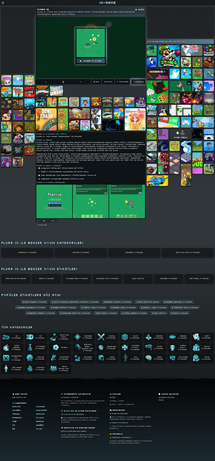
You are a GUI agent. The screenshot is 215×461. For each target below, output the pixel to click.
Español (16, 410)
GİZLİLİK (161, 400)
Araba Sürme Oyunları (63, 308)
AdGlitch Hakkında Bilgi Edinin (73, 431)
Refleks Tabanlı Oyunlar (41, 313)
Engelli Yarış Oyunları (154, 308)
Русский (39, 429)
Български (40, 418)
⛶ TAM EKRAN (138, 82)
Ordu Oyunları (179, 313)
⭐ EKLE (96, 82)
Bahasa (40, 421)
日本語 (14, 421)
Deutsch (40, 414)
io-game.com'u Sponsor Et (120, 437)
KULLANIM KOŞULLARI (166, 397)
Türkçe (16, 414)
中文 (13, 425)
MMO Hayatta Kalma (148, 302)
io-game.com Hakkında (119, 413)
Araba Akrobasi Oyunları (31, 308)
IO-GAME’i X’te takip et (119, 423)
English (16, 406)
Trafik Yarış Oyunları (93, 308)
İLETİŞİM (112, 397)
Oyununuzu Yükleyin (69, 397)
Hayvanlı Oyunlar (106, 313)
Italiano (40, 406)
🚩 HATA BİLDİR (122, 82)
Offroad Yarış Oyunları (185, 308)
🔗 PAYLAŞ (108, 82)
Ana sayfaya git (19, 397)
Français (17, 418)
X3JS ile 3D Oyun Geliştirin (72, 414)
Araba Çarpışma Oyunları (178, 302)
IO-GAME (107, 2)
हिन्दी (13, 429)
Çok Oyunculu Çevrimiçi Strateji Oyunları (75, 302)
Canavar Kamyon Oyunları (75, 313)
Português (41, 410)
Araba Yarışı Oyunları (123, 308)
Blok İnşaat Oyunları (35, 302)
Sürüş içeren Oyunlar (134, 313)
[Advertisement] (18, 40)
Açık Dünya (159, 313)
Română (40, 425)
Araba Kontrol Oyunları (117, 302)
